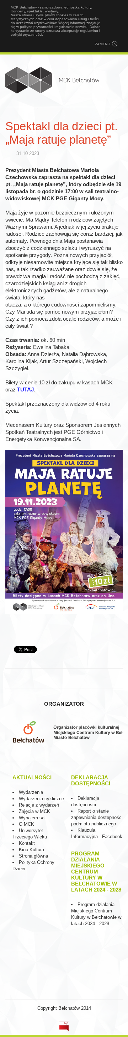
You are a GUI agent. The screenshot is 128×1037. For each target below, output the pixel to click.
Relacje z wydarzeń (39, 805)
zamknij (102, 44)
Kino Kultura (31, 849)
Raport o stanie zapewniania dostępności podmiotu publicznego (97, 817)
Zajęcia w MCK (34, 811)
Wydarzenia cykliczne (41, 798)
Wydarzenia (31, 792)
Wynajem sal (32, 817)
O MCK (26, 824)
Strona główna (33, 856)
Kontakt (27, 843)
